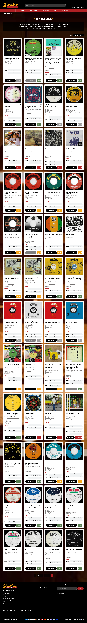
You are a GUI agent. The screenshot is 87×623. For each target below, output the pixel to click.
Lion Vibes (10, 619)
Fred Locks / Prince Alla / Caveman (33, 466)
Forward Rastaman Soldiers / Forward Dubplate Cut (32, 235)
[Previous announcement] (3, 1)
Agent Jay (51, 197)
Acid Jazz (49, 156)
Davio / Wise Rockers (73, 63)
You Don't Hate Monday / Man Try (52, 192)
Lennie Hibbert (30, 151)
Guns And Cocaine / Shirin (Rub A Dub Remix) (74, 192)
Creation (27, 148)
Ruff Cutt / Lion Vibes (31, 470)
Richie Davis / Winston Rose (73, 552)
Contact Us (26, 592)
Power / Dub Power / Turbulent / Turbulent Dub (12, 105)
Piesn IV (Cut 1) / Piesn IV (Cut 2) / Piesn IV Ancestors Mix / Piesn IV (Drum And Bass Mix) (33, 106)
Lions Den (29, 113)
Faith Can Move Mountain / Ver (53, 462)
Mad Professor (51, 555)
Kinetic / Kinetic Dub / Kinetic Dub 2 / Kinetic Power (73, 105)
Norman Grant (51, 468)
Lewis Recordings (10, 285)
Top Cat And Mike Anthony (12, 552)
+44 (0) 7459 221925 (9, 598)
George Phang (10, 154)
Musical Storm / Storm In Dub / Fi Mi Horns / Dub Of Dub (74, 321)
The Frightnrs (70, 151)
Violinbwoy (31, 111)
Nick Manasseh (52, 155)
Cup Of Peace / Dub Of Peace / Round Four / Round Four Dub (12, 321)
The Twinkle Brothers (72, 464)
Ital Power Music (30, 64)
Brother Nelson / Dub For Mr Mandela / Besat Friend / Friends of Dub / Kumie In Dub (12, 415)
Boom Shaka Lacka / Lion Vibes (12, 64)
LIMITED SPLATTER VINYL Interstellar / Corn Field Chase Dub (11, 278)
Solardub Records (30, 241)
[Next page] (52, 575)
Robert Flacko (51, 418)
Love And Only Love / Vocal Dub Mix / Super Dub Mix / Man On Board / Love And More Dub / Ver (33, 463)
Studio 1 (28, 155)
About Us (26, 587)
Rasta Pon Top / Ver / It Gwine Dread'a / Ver (52, 506)
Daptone (69, 155)
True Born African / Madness (52, 549)
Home (4, 13)
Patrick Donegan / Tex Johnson (75, 555)
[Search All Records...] (63, 5)
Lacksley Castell (51, 416)
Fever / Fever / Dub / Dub (10, 549)
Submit (80, 588)
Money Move (7, 148)
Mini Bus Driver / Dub (30, 364)
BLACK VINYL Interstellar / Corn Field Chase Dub (33, 277)
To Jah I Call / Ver (70, 462)
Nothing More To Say (71, 148)
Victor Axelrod (72, 154)
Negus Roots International (11, 372)
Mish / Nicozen (71, 108)
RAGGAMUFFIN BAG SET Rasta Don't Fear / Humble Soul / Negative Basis (53, 366)
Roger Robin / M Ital (31, 61)
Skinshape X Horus (10, 281)
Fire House (29, 370)
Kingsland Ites (50, 241)
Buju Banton (70, 237)
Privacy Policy (43, 589)
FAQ (25, 589)
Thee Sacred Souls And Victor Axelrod (14, 195)
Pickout (69, 420)
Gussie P (9, 327)
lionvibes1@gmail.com (9, 603)
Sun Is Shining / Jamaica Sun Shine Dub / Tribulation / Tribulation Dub (53, 278)
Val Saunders (51, 67)
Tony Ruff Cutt (31, 468)
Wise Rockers (70, 61)
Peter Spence (70, 508)
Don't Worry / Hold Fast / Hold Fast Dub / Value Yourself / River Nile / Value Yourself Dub (12, 463)
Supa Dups (71, 239)
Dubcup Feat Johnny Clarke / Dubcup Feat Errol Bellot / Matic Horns (74, 371)
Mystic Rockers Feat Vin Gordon (13, 237)
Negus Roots (10, 371)
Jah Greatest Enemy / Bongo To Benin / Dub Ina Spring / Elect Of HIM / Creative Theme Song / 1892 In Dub (74, 366)
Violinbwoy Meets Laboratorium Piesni (34, 109)
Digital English (50, 69)
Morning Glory (48, 413)
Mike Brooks (10, 468)
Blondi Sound (70, 111)
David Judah (29, 237)
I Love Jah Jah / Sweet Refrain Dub (11, 365)
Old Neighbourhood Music (52, 198)
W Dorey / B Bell (11, 283)
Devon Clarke (50, 65)
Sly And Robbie (52, 283)
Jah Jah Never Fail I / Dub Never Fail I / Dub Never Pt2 (53, 105)
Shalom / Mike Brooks (11, 466)
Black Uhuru (70, 281)
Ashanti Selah (10, 111)
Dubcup (49, 373)
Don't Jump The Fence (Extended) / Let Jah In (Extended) (33, 506)
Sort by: (70, 35)
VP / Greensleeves (10, 155)
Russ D (9, 63)
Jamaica (58, 610)
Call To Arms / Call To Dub (10, 234)
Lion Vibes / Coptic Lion (11, 470)
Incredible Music (30, 555)
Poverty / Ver (28, 549)
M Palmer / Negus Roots (33, 369)
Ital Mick (30, 63)
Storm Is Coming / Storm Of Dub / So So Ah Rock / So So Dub (33, 321)
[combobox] (45, 5)
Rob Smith (51, 110)
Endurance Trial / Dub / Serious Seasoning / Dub (11, 59)
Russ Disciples (9, 61)
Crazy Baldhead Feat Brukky (73, 195)
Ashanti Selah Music (10, 112)
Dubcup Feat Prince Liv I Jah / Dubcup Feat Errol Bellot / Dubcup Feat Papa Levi (53, 370)
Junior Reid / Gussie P (31, 367)
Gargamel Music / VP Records (73, 241)
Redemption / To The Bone (72, 505)
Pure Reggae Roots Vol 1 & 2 (73, 413)
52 (48, 575)
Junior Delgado (30, 552)
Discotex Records (71, 556)
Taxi (48, 285)
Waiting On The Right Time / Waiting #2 (11, 192)
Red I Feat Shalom (51, 108)
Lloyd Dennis (72, 419)
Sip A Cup (8, 328)
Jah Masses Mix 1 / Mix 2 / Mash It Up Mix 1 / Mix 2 (74, 59)
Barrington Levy (10, 151)
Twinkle (49, 469)
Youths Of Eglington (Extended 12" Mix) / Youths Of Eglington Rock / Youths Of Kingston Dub (73, 278)
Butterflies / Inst (70, 234)
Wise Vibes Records (71, 64)
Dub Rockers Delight (30, 413)
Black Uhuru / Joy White (52, 281)
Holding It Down (49, 148)
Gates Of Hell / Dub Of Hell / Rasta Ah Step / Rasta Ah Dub (52, 321)
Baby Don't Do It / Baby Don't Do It (74, 550)
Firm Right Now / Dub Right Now (53, 234)
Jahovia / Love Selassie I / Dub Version (11, 506)
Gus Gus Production (72, 512)
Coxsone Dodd (31, 154)
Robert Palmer (31, 418)
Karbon (49, 237)
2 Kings (49, 111)
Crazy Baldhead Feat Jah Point (53, 195)
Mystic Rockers (11, 239)
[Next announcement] (83, 1)
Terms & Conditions (44, 587)
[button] (21, 10)
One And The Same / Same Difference (31, 192)
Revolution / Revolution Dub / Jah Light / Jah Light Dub (33, 59)
